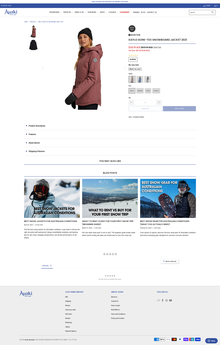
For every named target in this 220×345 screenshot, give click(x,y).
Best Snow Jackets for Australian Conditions (50, 221)
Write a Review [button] (170, 261)
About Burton (34, 143)
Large (148, 91)
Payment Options (70, 331)
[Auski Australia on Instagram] (166, 300)
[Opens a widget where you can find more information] (211, 341)
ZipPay (67, 327)
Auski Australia (30, 340)
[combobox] (202, 12)
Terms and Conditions (118, 314)
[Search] (212, 12)
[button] (55, 12)
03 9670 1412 (6, 6)
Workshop (68, 322)
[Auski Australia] (11, 12)
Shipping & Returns (37, 151)
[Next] (124, 67)
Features (32, 134)
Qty (130, 98)
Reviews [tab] (45, 265)
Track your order (70, 310)
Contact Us (114, 301)
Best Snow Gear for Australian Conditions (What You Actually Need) (164, 223)
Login (208, 6)
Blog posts (110, 172)
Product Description (37, 126)
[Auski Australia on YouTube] (170, 300)
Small (132, 91)
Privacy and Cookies (117, 318)
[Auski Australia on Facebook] (162, 300)
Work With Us (115, 310)
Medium (140, 91)
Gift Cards (68, 314)
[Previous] (43, 67)
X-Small (156, 91)
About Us (114, 297)
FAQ (66, 297)
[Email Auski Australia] (158, 300)
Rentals (67, 318)
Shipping (68, 301)
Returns (67, 305)
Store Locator (115, 305)
